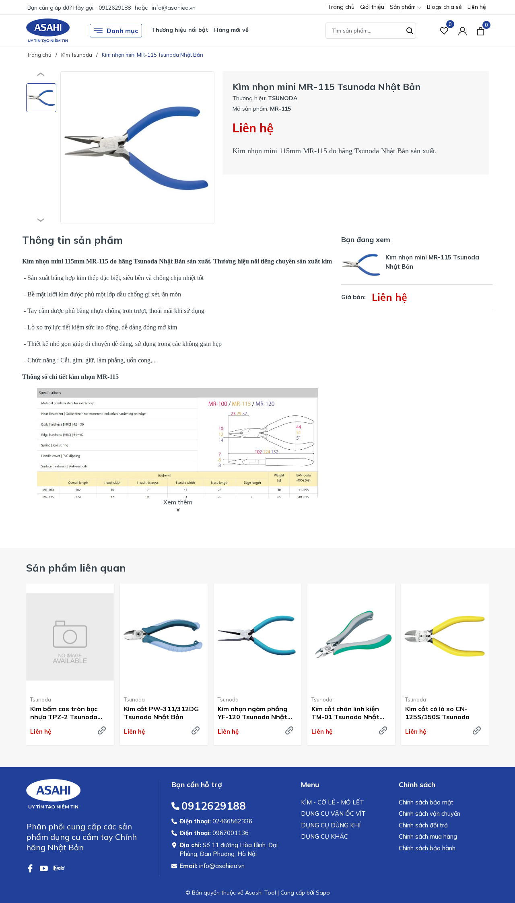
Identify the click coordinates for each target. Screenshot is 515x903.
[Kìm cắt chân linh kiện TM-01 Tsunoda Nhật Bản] (351, 637)
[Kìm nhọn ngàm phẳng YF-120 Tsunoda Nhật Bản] (257, 637)
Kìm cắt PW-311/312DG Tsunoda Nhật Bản (161, 713)
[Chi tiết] (102, 730)
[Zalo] (59, 868)
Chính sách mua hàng (428, 836)
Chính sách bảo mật (426, 802)
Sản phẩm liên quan (76, 568)
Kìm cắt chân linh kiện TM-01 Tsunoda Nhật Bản (345, 713)
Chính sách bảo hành (427, 848)
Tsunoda (40, 699)
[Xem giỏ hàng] (480, 31)
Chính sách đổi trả (423, 825)
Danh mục (122, 31)
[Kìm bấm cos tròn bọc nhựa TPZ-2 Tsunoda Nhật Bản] (70, 637)
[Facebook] (31, 868)
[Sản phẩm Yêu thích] (444, 31)
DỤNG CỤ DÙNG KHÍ (330, 825)
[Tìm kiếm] (410, 30)
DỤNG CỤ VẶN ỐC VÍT (333, 813)
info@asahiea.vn (174, 7)
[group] (137, 148)
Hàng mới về (231, 29)
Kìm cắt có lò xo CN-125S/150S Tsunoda (437, 713)
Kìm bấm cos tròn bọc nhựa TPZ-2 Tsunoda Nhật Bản (63, 713)
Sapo (323, 892)
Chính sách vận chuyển (429, 813)
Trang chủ (341, 6)
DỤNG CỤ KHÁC (324, 836)
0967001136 (230, 833)
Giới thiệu (372, 6)
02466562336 (232, 821)
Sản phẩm (403, 6)
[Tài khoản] (462, 31)
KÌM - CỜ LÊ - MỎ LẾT (332, 802)
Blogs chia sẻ (444, 6)
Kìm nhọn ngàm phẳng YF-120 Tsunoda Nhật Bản (252, 713)
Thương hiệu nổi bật (180, 29)
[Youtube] (44, 868)
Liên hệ (477, 6)
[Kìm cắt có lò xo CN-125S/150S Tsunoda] (445, 637)
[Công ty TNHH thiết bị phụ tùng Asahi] (48, 31)
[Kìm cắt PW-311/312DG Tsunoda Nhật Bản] (164, 637)
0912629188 (115, 7)
